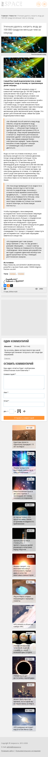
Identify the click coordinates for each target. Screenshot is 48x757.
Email (6, 401)
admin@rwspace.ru (14, 747)
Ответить (7, 358)
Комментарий (10, 374)
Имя (6, 392)
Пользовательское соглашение (28, 751)
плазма (21, 274)
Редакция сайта (7, 751)
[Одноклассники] (8, 285)
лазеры (12, 274)
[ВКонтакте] (5, 285)
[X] (11, 285)
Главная (4, 16)
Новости (12, 16)
